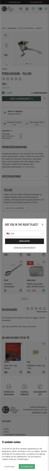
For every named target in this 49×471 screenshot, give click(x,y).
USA (12, 233)
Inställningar (9, 466)
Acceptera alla (27, 466)
